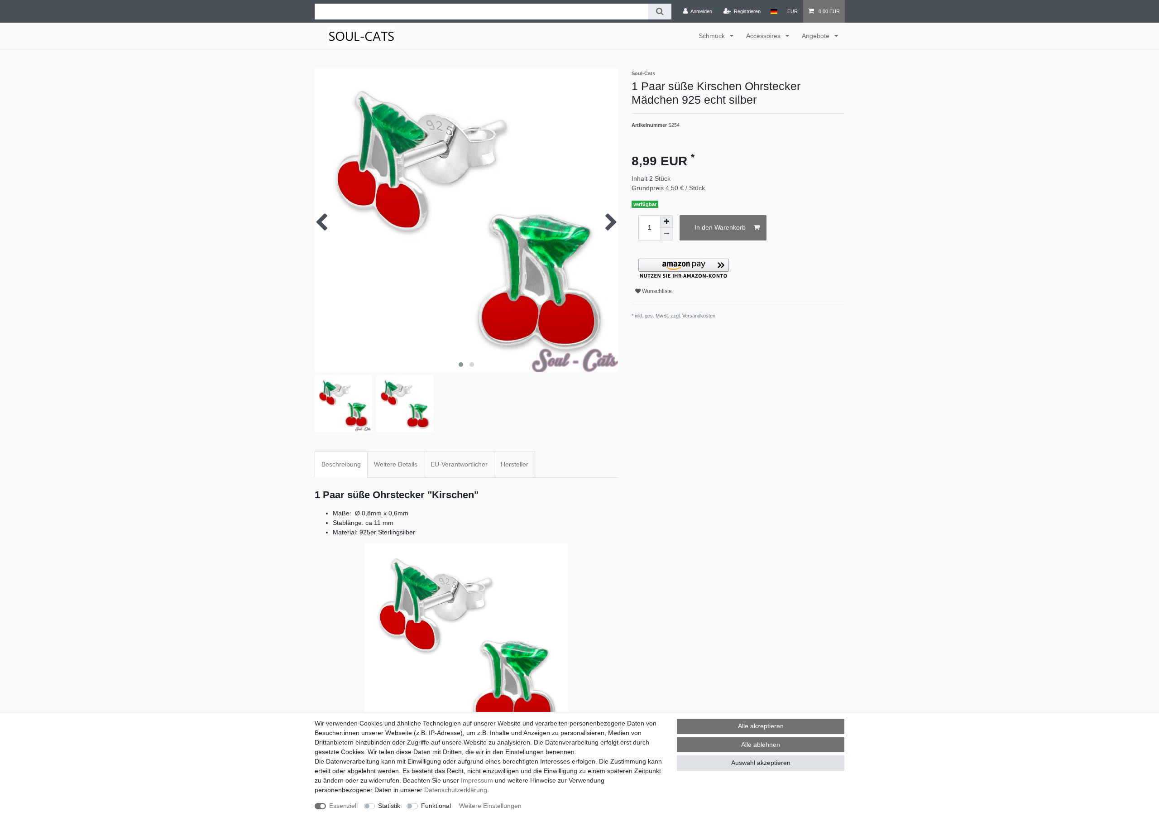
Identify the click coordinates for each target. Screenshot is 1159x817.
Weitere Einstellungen (490, 805)
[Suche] (659, 11)
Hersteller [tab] (514, 464)
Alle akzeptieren (761, 726)
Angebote (816, 35)
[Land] (774, 11)
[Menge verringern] (666, 234)
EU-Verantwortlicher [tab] (459, 464)
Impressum (477, 780)
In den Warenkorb (720, 227)
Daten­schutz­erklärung (455, 789)
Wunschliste (656, 291)
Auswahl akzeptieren (760, 762)
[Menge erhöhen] (666, 221)
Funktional (436, 805)
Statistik (389, 805)
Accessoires (764, 35)
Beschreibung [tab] (341, 464)
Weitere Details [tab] (395, 464)
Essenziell (343, 805)
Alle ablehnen (760, 744)
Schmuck (713, 35)
